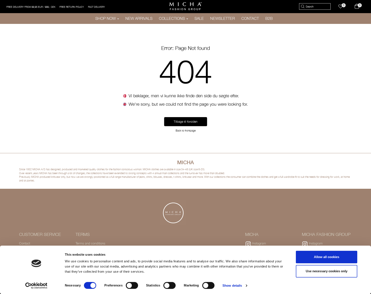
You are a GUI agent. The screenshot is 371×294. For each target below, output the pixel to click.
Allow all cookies (326, 257)
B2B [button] (269, 18)
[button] (342, 6)
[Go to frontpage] (185, 6)
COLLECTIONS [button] (172, 18)
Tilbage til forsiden (186, 122)
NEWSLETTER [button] (222, 18)
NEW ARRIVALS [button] (138, 18)
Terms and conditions (90, 243)
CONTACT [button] (250, 18)
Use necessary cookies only (326, 271)
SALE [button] (199, 18)
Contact (24, 243)
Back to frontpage (186, 130)
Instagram (259, 243)
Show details (232, 285)
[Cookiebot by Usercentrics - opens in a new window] (36, 285)
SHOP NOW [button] (106, 18)
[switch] (132, 285)
